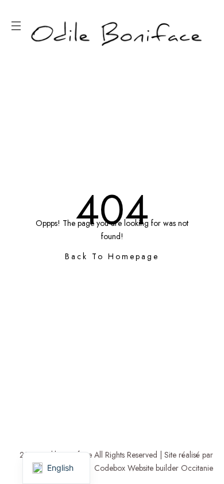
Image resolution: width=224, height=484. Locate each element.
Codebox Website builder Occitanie (153, 468)
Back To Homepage (112, 256)
